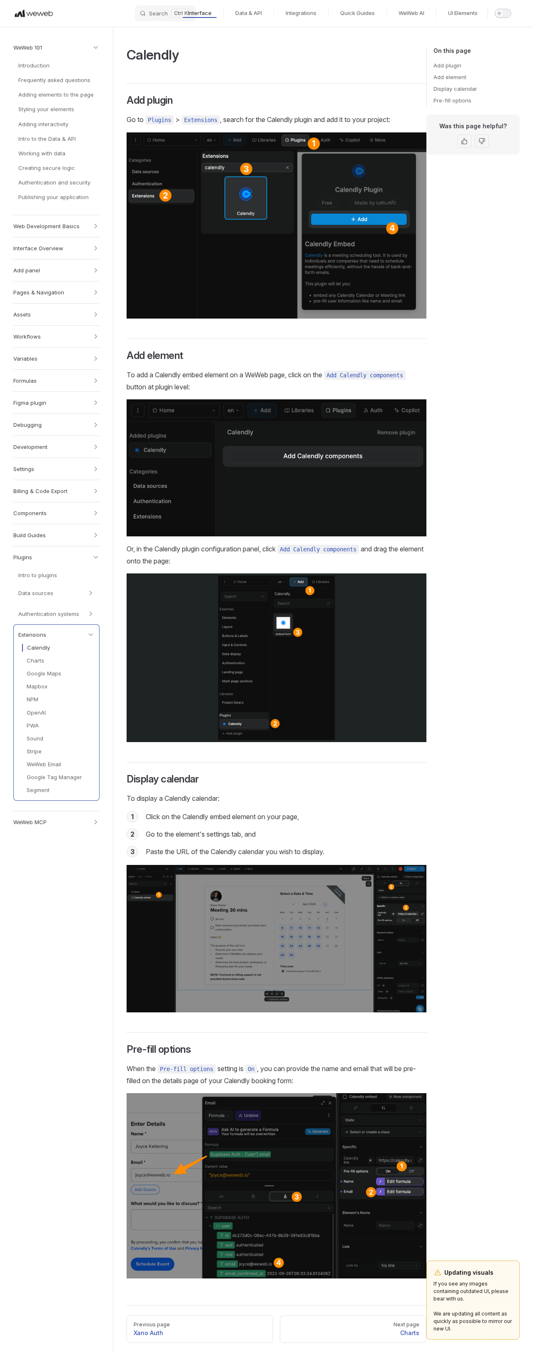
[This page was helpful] (464, 141)
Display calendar (455, 88)
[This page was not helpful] (482, 141)
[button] (56, 47)
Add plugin (447, 65)
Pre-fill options (452, 100)
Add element (449, 77)
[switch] (503, 13)
